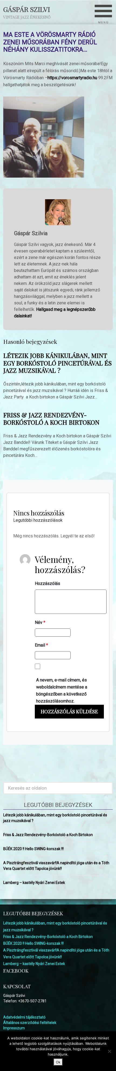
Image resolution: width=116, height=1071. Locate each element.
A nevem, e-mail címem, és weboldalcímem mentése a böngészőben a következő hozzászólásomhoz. (61, 690)
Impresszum (14, 1028)
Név (40, 622)
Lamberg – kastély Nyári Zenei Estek (34, 882)
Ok (58, 1062)
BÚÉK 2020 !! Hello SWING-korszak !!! (33, 849)
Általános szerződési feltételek (29, 1022)
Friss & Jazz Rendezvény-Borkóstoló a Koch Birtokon (51, 419)
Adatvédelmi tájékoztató (24, 1017)
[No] (109, 1051)
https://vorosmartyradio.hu (72, 77)
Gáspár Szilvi (26, 9)
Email (41, 645)
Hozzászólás (47, 583)
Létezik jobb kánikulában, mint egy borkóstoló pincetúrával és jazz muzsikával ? (57, 362)
